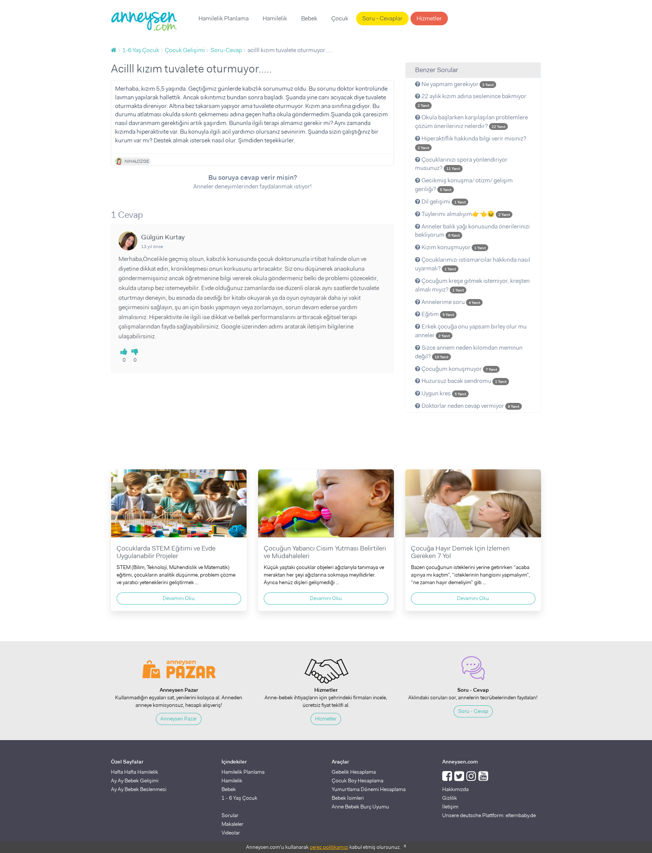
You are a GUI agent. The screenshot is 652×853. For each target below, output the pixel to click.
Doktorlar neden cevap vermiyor (469, 406)
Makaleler (232, 824)
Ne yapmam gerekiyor (457, 84)
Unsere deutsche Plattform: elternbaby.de (489, 815)
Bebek (309, 18)
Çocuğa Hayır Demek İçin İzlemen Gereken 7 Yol (460, 552)
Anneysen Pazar (178, 718)
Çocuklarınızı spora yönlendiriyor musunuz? (461, 164)
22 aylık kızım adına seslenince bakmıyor (472, 100)
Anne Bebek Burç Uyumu (360, 806)
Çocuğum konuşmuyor (458, 369)
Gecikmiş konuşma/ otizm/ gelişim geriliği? (464, 184)
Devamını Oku (179, 598)
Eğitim (437, 314)
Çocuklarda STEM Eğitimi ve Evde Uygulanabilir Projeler (166, 552)
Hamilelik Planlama (223, 18)
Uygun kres (443, 393)
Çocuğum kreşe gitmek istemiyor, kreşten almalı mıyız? (472, 285)
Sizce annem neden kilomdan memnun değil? (469, 352)
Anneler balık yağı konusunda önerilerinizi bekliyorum (472, 230)
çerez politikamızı (329, 847)
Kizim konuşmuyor (453, 247)
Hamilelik (275, 18)
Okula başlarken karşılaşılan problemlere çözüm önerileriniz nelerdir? (471, 121)
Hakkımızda (455, 789)
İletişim (450, 806)
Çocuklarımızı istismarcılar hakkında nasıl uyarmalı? (472, 264)
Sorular (229, 815)
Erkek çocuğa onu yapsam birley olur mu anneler (471, 330)
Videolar (230, 832)
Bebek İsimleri (348, 797)
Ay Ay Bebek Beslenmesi (138, 789)
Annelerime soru (450, 302)
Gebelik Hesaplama (354, 771)
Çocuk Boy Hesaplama (357, 780)
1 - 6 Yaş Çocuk (239, 797)
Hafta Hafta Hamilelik (134, 771)
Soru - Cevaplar (382, 18)
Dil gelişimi (443, 201)
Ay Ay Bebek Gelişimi (134, 780)
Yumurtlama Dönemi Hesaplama (369, 789)
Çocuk (339, 18)
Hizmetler (429, 18)
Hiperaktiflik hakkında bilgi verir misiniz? (472, 142)
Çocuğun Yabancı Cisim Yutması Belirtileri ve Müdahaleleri (325, 552)
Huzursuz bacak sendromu (463, 381)
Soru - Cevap (473, 711)
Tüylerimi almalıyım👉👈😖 (465, 214)
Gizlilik (449, 797)
